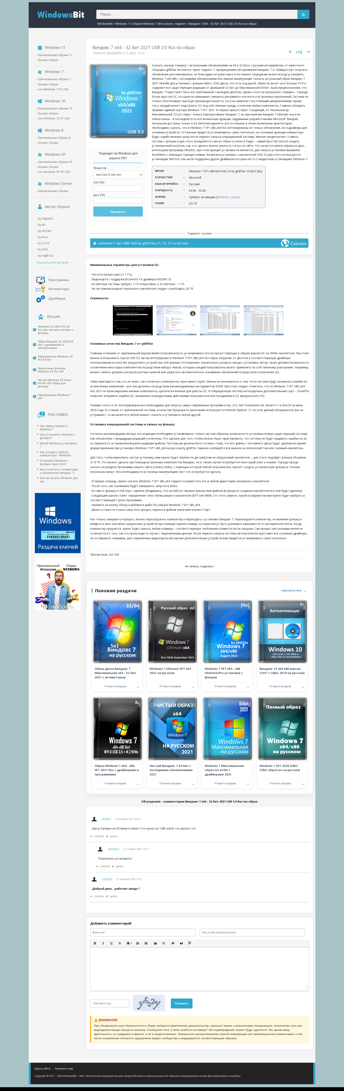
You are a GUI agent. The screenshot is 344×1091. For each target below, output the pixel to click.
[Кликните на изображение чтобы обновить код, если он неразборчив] (150, 1003)
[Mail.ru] (281, 1069)
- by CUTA (42, 243)
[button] (95, 943)
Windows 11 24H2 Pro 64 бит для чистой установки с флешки (55, 329)
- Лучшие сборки (47, 60)
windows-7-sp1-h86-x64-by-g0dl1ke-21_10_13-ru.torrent (143, 243)
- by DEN (42, 249)
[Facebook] (287, 1069)
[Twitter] (293, 1069)
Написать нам (64, 1068)
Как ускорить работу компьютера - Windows (55, 453)
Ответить (99, 836)
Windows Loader (227, 197)
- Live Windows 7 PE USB (52, 89)
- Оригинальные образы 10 (54, 108)
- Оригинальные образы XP (54, 162)
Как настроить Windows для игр (59, 479)
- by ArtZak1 (44, 231)
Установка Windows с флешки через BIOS (54, 462)
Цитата (113, 836)
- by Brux (42, 237)
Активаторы (58, 288)
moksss (113, 849)
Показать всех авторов (52, 262)
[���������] (268, 1069)
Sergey (107, 879)
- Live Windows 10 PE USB (53, 118)
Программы (58, 279)
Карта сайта (42, 1068)
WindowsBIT (65, 14)
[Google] (300, 1069)
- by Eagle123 (45, 255)
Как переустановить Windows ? (53, 427)
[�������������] (274, 1069)
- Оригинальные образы (52, 191)
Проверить (118, 211)
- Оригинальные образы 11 (54, 55)
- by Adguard (44, 218)
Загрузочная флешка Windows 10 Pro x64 (51, 370)
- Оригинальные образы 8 (53, 138)
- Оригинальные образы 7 (53, 79)
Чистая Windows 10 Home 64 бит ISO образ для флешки (54, 383)
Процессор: (100, 167)
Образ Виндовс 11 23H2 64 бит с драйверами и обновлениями (55, 344)
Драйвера (56, 298)
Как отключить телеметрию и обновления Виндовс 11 (59, 471)
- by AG (41, 224)
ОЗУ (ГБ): (99, 182)
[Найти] (303, 14)
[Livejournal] (306, 1069)
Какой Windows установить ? (58, 445)
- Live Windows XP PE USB (53, 172)
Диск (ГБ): (99, 195)
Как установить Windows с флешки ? (58, 436)
